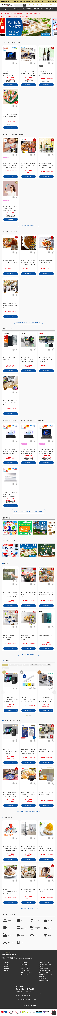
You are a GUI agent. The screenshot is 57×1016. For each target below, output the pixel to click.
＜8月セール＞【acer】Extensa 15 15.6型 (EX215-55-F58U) (9, 73)
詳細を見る (10, 85)
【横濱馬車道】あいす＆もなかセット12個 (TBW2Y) (28, 637)
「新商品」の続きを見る (28, 654)
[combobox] (18, 5)
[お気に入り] (16, 63)
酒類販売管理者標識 (44, 980)
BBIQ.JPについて (43, 966)
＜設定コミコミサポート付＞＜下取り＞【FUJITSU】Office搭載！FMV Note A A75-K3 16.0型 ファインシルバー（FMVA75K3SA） (10, 494)
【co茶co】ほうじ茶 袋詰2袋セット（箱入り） (46, 793)
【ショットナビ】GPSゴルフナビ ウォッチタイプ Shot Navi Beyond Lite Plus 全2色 (28, 360)
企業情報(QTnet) (43, 968)
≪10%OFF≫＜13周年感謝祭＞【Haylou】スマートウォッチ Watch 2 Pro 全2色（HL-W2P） (10, 165)
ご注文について (24, 966)
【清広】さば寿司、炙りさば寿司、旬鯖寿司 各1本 (10, 305)
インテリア (37, 935)
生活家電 (23, 928)
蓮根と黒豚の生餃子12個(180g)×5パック (46, 261)
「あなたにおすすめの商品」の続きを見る (28, 811)
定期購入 (6, 966)
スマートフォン (24, 942)
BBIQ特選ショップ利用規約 (45, 970)
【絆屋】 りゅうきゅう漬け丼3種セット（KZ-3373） (46, 593)
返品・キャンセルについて (26, 972)
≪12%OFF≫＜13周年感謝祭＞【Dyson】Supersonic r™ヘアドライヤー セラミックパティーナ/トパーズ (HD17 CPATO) (10, 208)
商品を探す (6, 970)
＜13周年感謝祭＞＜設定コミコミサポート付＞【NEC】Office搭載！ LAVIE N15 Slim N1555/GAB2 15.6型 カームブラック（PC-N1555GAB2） (28, 451)
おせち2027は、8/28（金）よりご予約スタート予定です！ (17, 16)
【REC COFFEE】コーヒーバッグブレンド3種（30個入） (10, 402)
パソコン (10, 920)
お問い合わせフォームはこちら (28, 999)
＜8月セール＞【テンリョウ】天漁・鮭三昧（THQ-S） (10, 116)
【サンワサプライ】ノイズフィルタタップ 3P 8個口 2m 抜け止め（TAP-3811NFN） (28, 699)
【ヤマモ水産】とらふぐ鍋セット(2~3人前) (28, 890)
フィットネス (10, 935)
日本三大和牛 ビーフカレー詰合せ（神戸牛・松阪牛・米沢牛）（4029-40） (28, 262)
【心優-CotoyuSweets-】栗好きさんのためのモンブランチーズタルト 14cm (10, 891)
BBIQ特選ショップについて (45, 964)
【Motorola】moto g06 (46, 635)
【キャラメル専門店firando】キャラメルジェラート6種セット (10, 637)
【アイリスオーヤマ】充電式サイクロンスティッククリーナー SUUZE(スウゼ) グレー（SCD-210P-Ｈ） (28, 848)
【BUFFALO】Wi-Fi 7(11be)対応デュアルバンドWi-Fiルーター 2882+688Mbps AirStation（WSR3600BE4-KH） (11, 699)
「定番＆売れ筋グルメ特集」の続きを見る (28, 322)
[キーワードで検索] (24, 5)
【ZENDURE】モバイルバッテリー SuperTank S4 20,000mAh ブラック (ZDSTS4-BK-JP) (46, 699)
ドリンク (50, 920)
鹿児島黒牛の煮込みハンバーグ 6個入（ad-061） (10, 261)
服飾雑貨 (50, 935)
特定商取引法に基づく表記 (45, 974)
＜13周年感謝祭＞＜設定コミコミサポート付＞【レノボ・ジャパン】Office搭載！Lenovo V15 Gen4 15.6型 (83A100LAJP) (46, 451)
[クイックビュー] (13, 63)
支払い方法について (25, 968)
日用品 (23, 935)
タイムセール (7, 964)
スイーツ (37, 920)
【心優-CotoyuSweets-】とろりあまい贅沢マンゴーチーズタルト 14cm (46, 848)
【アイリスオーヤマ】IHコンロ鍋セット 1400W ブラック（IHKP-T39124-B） (28, 794)
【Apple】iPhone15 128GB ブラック (9, 359)
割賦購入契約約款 (43, 972)
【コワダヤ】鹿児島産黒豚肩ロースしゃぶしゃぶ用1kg (28, 594)
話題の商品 (6, 968)
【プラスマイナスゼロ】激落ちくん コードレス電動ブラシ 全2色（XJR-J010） (10, 594)
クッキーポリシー (43, 976)
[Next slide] (54, 27)
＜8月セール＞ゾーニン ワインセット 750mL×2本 (46, 73)
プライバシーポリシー (44, 978)
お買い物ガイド (24, 964)
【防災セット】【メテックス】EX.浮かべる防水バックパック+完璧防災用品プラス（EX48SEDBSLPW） (10, 848)
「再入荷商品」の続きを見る (28, 908)
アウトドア (10, 942)
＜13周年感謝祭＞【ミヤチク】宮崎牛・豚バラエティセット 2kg (28, 165)
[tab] (25, 536)
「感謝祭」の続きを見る (28, 225)
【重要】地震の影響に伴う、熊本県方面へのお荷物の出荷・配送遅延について (22, 13)
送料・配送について (25, 970)
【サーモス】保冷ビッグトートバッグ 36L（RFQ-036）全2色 (46, 359)
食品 (22, 920)
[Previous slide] (2, 27)
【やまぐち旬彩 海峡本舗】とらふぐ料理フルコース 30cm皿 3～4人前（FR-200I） (10, 794)
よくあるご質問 (24, 974)
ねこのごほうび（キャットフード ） (46, 890)
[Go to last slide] (3, 550)
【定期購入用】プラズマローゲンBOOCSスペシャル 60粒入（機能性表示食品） (28, 751)
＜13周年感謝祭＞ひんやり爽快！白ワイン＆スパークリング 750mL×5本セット (46, 165)
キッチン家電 (37, 928)
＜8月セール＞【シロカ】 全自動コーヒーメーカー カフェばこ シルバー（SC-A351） (28, 73)
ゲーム (49, 928)
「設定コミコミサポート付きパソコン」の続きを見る (28, 511)
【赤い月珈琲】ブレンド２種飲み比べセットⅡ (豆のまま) (46, 751)
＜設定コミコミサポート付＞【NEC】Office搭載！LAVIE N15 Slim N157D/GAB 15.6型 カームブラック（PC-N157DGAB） (10, 451)
